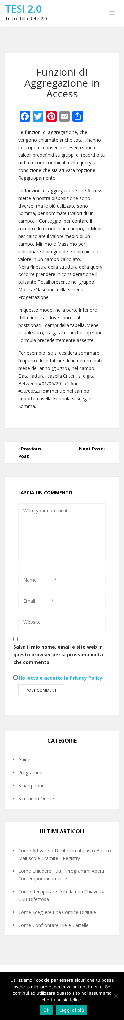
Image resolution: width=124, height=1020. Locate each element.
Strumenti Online (36, 798)
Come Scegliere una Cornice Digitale (57, 912)
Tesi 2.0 (23, 9)
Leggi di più (71, 1010)
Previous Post (30, 452)
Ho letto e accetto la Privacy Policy (60, 678)
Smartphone (31, 785)
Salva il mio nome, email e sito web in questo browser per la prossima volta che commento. (58, 654)
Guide (24, 759)
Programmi (30, 772)
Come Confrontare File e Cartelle (53, 925)
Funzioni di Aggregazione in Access (62, 82)
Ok (46, 1010)
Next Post (91, 449)
